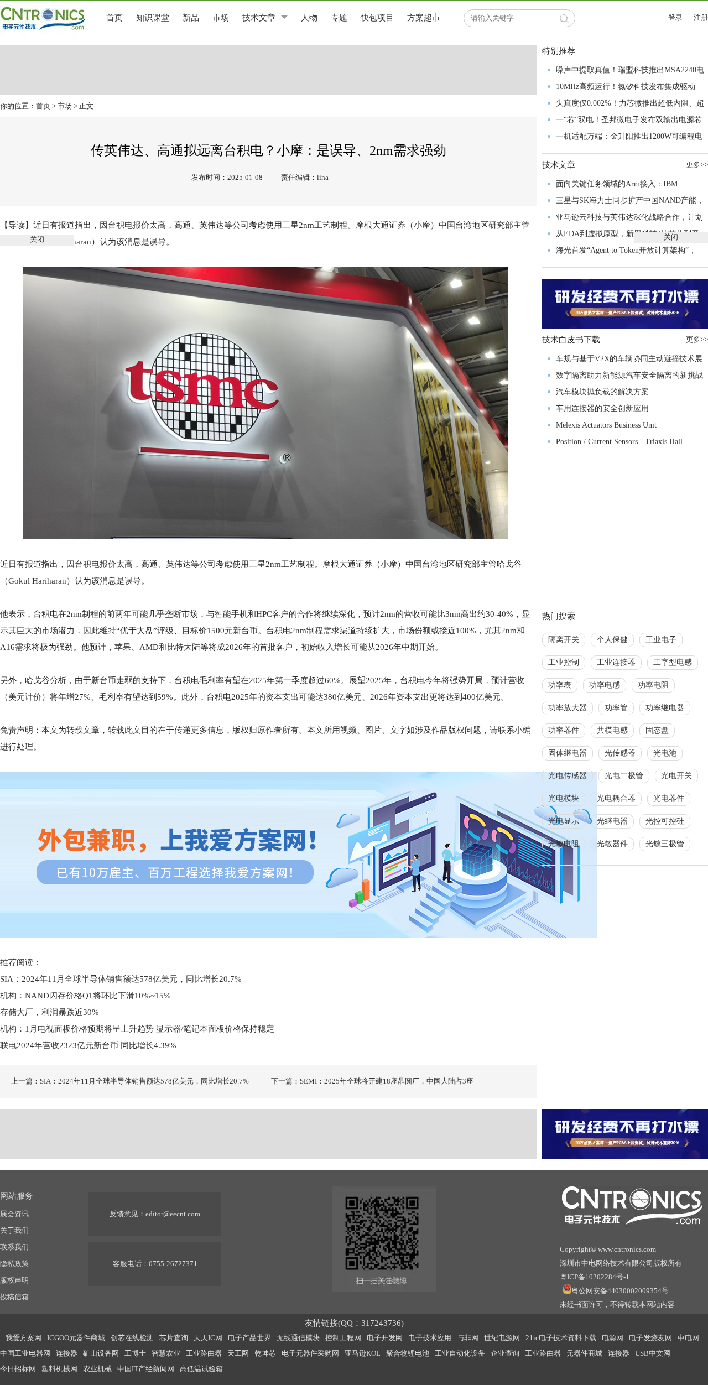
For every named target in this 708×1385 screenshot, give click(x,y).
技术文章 (258, 17)
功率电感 (604, 685)
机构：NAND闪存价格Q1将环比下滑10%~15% (85, 995)
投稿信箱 (14, 1297)
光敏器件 (612, 844)
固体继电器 (567, 753)
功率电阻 (653, 685)
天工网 (238, 1353)
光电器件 (668, 798)
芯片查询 (173, 1338)
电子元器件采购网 (310, 1353)
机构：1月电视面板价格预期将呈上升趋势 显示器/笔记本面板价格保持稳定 (137, 1028)
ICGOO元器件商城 (76, 1338)
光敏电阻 (563, 844)
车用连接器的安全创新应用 (602, 408)
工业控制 (563, 662)
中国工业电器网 (25, 1353)
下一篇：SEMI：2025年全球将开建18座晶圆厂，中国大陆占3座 (372, 1081)
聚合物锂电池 (407, 1353)
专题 (339, 17)
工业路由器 (204, 1353)
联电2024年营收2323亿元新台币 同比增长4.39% (88, 1045)
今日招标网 (18, 1369)
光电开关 (676, 776)
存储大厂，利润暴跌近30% (49, 1012)
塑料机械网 (59, 1369)
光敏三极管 (664, 844)
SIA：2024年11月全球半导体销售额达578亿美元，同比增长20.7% (122, 979)
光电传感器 (567, 776)
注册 (701, 17)
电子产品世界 (249, 1338)
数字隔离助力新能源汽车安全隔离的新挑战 (629, 375)
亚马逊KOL (363, 1353)
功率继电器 (664, 708)
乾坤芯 (265, 1353)
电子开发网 (385, 1338)
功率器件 (563, 730)
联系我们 (14, 1247)
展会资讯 (14, 1214)
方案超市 (423, 17)
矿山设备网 (101, 1353)
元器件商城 (584, 1353)
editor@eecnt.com (172, 1214)
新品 (191, 17)
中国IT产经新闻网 (145, 1369)
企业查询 (505, 1353)
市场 (220, 17)
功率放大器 (567, 708)
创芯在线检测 (132, 1338)
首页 (114, 17)
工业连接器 (616, 662)
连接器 (66, 1353)
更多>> (697, 339)
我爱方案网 (23, 1338)
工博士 (135, 1353)
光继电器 (612, 821)
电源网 (612, 1338)
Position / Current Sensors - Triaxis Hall (619, 442)
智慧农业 (166, 1353)
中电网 (688, 1338)
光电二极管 (624, 776)
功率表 (559, 685)
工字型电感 (672, 662)
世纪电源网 (502, 1338)
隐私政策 (14, 1263)
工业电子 (660, 640)
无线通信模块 (298, 1338)
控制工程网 (343, 1338)
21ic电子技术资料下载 (560, 1338)
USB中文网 (652, 1353)
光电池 (664, 753)
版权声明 (14, 1280)
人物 (309, 17)
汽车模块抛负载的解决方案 (602, 392)
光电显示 (563, 821)
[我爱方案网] (298, 853)
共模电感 (612, 730)
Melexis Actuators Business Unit (606, 425)
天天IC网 (208, 1338)
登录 (675, 17)
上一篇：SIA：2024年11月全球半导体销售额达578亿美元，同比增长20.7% (130, 1081)
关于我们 (14, 1230)
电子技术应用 (429, 1338)
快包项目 (377, 17)
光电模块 (563, 798)
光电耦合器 (616, 798)
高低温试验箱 (201, 1369)
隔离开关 (563, 640)
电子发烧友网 (650, 1338)
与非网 (467, 1338)
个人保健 (612, 640)
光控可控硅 (664, 821)
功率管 (616, 708)
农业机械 (97, 1369)
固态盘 (657, 730)
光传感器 (620, 753)
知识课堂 (152, 17)
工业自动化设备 (460, 1353)
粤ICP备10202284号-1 (594, 1277)
